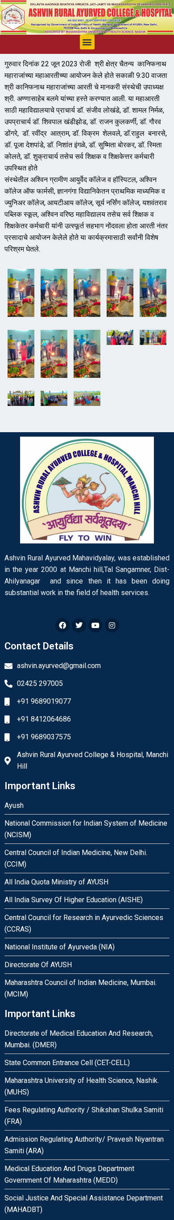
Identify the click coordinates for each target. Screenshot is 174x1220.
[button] (87, 42)
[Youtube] (95, 625)
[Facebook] (62, 625)
